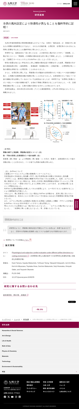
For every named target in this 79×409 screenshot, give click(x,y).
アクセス (17, 393)
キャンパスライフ (48, 391)
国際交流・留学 (64, 382)
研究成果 (26, 319)
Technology (6, 361)
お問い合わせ (8, 393)
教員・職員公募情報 (33, 382)
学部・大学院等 (48, 382)
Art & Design (6, 335)
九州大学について (65, 391)
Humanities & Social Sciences (12, 330)
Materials (5, 356)
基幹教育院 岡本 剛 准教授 (14, 295)
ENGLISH (66, 4)
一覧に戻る (39, 309)
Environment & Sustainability (12, 366)
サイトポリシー (32, 388)
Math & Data (6, 346)
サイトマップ (31, 391)
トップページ (6, 319)
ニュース (17, 319)
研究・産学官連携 (49, 388)
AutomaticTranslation (76, 205)
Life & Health (6, 341)
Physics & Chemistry (9, 351)
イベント (62, 388)
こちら (26, 240)
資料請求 (30, 385)
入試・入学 (46, 385)
